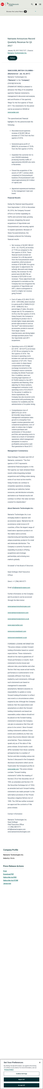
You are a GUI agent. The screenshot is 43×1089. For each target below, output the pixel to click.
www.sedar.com (13, 112)
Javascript (7, 883)
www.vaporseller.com (15, 625)
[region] (21, 1074)
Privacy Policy (9, 1069)
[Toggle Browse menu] (35, 11)
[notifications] (36, 4)
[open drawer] (40, 4)
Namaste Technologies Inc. (17, 53)
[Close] (40, 1062)
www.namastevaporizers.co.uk (18, 619)
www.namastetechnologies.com (19, 606)
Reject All (21, 1079)
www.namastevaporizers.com (18, 613)
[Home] (10, 4)
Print (5, 871)
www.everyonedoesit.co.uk (17, 638)
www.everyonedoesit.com (17, 631)
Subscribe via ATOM (10, 880)
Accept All (21, 1085)
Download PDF (8, 874)
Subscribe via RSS (9, 877)
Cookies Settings (21, 1073)
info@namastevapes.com (21, 588)
